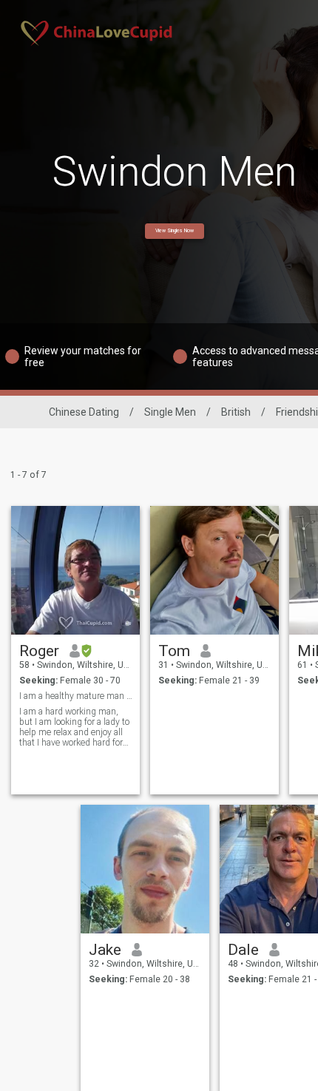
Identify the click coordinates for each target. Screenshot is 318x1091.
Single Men (170, 412)
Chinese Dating (84, 412)
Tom (174, 651)
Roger (39, 651)
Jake (105, 950)
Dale (243, 950)
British (236, 412)
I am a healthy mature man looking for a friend (75, 696)
